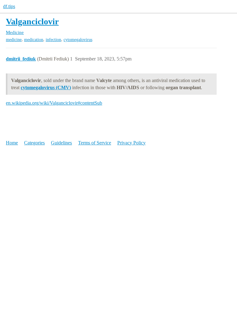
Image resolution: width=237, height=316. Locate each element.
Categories (34, 142)
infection (53, 39)
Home (12, 142)
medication (33, 39)
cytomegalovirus (78, 39)
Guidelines (61, 142)
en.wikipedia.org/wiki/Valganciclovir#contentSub (54, 103)
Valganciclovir (32, 21)
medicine (14, 39)
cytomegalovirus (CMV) (46, 87)
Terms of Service (94, 142)
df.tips (9, 6)
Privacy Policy (131, 142)
